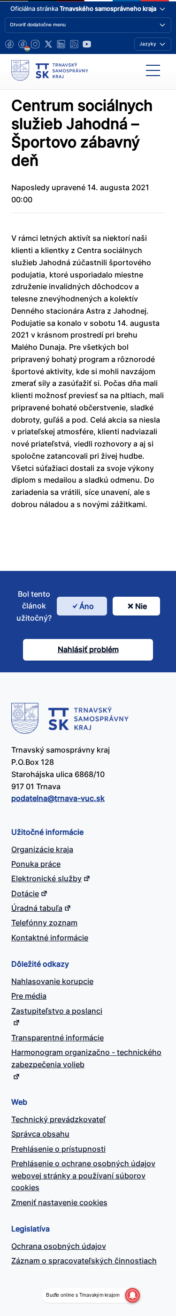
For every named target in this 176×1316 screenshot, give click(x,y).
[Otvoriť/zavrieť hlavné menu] (153, 70)
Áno (86, 606)
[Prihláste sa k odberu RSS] (74, 44)
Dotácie (25, 893)
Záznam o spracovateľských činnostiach (84, 1260)
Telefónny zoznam (44, 922)
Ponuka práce (36, 864)
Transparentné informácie (57, 1037)
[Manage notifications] (132, 1295)
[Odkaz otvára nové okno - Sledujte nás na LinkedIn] (61, 44)
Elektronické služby (46, 878)
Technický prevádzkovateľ (58, 1119)
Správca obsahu (40, 1134)
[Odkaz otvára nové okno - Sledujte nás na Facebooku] (9, 44)
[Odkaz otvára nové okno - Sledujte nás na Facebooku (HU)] (22, 44)
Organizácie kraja (42, 849)
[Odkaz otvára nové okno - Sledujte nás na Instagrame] (35, 44)
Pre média (28, 995)
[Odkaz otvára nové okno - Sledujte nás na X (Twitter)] (48, 44)
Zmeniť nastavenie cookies (59, 1202)
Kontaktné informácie (49, 937)
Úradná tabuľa (36, 908)
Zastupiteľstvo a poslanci (56, 1011)
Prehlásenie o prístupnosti (58, 1149)
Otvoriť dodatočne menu (38, 24)
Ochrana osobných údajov (58, 1246)
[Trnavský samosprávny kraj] (49, 70)
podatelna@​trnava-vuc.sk (58, 798)
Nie (141, 606)
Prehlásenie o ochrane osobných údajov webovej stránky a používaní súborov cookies (83, 1176)
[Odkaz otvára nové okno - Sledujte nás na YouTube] (87, 44)
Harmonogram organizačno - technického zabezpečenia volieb (86, 1058)
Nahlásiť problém (88, 649)
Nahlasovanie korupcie (52, 981)
